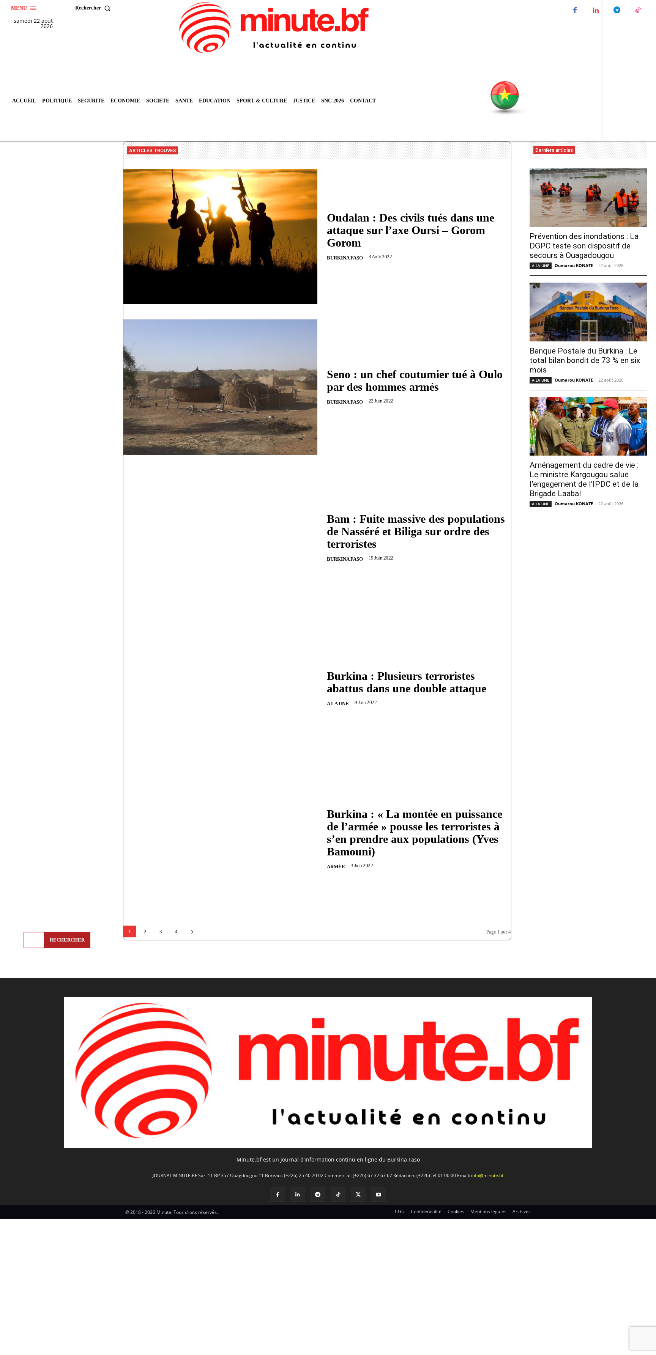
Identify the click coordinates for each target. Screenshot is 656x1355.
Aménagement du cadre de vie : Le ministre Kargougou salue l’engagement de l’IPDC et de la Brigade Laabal (584, 479)
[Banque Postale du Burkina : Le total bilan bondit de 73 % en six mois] (588, 312)
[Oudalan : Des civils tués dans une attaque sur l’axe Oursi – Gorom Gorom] (220, 236)
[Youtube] (378, 1194)
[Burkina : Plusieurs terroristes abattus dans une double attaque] (220, 688)
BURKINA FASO (345, 258)
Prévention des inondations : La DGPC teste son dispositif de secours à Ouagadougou (584, 246)
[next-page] (192, 931)
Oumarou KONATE (574, 265)
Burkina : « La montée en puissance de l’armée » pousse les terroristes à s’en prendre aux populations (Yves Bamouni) (414, 833)
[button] (94, 8)
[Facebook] (574, 10)
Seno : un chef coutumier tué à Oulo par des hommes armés (415, 380)
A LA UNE (338, 703)
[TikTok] (637, 10)
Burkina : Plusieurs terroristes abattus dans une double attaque (406, 682)
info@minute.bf (487, 1175)
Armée (336, 866)
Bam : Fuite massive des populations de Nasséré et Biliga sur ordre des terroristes (416, 531)
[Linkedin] (595, 10)
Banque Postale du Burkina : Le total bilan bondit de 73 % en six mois (585, 360)
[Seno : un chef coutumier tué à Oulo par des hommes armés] (220, 387)
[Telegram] (616, 10)
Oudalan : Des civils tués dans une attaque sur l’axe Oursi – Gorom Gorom (410, 230)
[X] (358, 1194)
